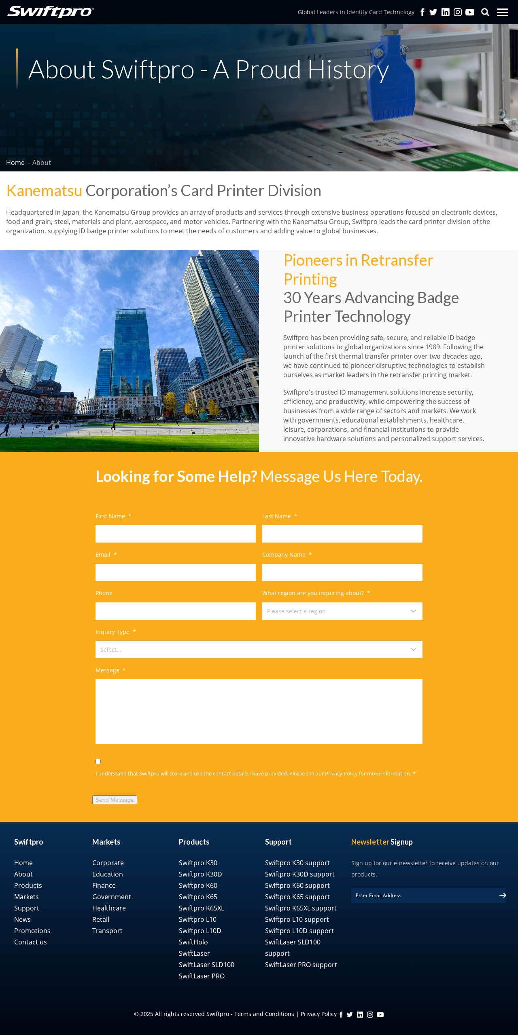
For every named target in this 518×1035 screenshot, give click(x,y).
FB (341, 1014)
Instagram (457, 12)
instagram (370, 1014)
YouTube (469, 12)
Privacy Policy (341, 773)
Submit (502, 895)
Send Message (115, 799)
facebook (422, 12)
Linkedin (445, 12)
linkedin (360, 1014)
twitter (433, 12)
